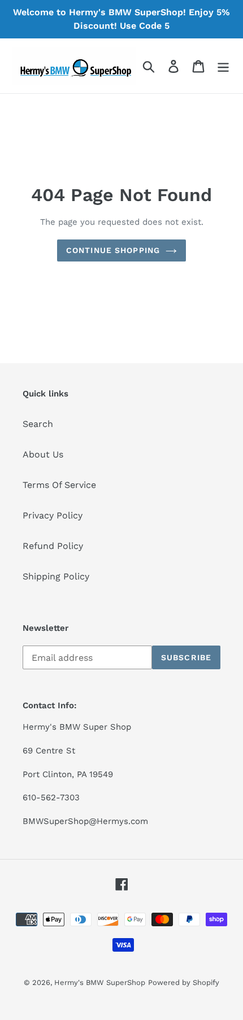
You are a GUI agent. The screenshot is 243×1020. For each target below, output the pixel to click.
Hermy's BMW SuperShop (99, 982)
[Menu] (223, 66)
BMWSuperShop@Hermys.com (85, 821)
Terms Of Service (59, 485)
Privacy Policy (53, 515)
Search (38, 424)
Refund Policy (53, 545)
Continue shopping (113, 250)
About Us (43, 454)
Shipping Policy (56, 576)
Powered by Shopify (183, 982)
